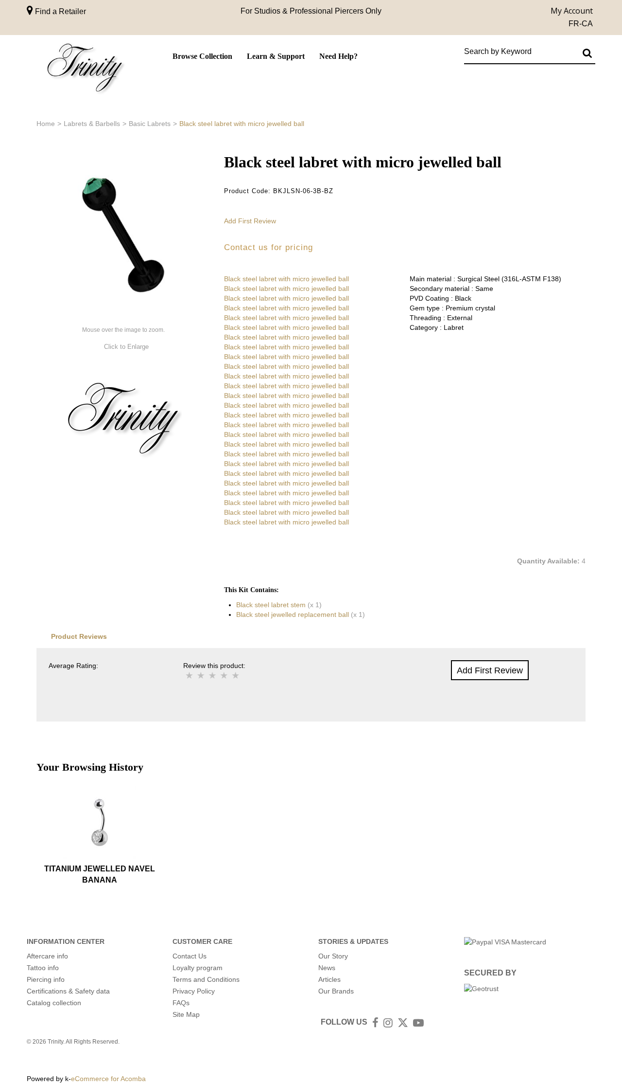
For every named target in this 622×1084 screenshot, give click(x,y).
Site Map (186, 1014)
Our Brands (336, 991)
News (326, 968)
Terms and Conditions (206, 979)
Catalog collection (54, 1003)
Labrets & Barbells (92, 123)
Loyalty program (198, 968)
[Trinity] (85, 69)
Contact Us (190, 956)
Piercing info (46, 979)
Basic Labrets (150, 123)
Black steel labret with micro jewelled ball (286, 279)
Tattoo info (43, 968)
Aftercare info (47, 956)
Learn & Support (276, 56)
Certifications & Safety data (68, 991)
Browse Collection (202, 56)
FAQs (181, 1003)
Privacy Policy (194, 991)
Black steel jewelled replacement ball (292, 614)
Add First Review (250, 221)
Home (45, 123)
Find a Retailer (59, 11)
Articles (329, 979)
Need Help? (338, 56)
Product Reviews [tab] (79, 636)
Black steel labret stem (271, 605)
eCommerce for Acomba (108, 1079)
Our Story (333, 956)
